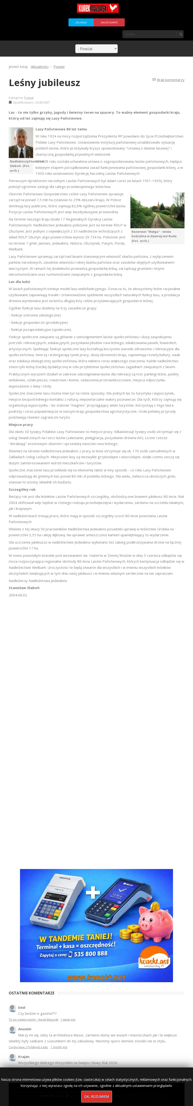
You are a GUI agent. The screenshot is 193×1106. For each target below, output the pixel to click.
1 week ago (68, 1020)
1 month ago (59, 1047)
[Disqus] (97, 664)
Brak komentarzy (171, 79)
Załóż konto (109, 22)
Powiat (29, 98)
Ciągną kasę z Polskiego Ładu (28, 1047)
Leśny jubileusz (44, 82)
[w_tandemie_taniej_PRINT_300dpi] (96, 925)
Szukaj (181, 34)
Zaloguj (81, 22)
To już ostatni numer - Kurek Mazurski (33, 1020)
